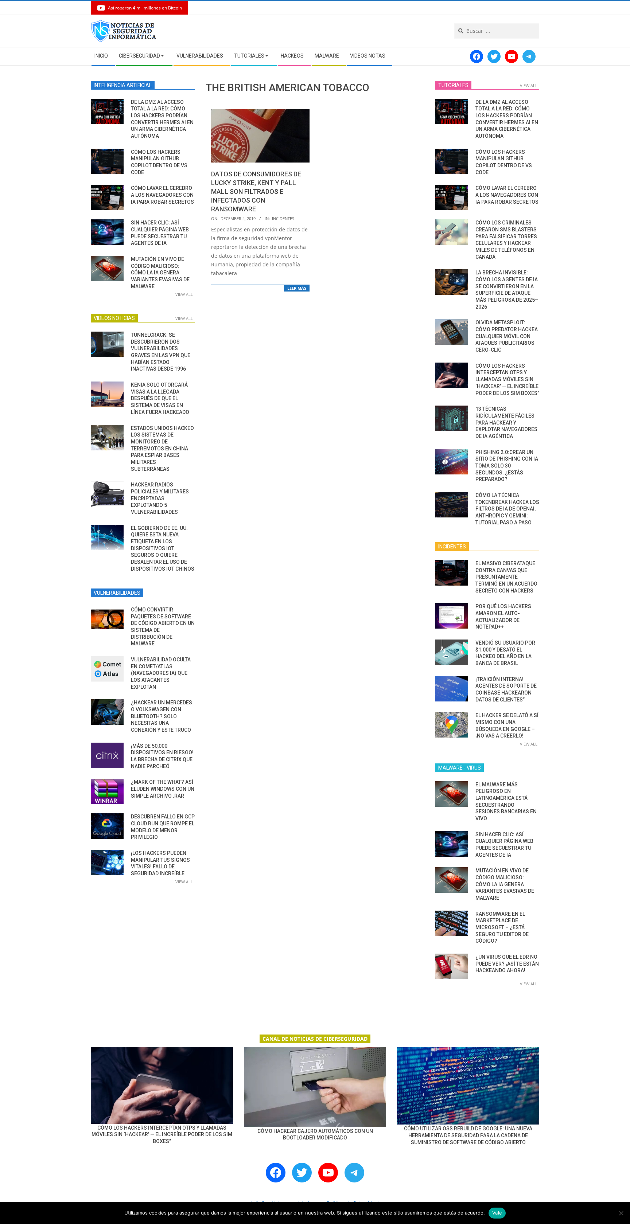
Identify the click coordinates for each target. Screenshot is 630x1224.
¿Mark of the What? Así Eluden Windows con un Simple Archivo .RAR (162, 788)
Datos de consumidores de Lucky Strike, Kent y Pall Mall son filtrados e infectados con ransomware (256, 191)
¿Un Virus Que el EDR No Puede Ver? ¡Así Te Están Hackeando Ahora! (507, 963)
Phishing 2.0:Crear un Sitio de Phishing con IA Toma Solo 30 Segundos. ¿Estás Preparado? (506, 465)
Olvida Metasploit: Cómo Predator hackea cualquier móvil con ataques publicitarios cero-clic (506, 336)
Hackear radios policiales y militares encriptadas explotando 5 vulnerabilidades (160, 498)
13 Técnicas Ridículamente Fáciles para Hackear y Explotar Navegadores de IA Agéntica (506, 422)
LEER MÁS (296, 288)
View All (184, 294)
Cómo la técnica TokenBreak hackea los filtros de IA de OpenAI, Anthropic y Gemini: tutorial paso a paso (507, 508)
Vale (497, 1213)
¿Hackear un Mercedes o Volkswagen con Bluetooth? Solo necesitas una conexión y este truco (161, 716)
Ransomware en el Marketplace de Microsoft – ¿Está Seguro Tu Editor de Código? (502, 927)
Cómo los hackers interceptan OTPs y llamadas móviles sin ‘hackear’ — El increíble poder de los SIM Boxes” (507, 379)
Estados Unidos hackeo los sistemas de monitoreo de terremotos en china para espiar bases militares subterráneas (162, 448)
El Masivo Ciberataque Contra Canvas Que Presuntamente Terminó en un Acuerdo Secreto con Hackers (506, 577)
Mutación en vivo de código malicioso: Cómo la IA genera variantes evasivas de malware (160, 272)
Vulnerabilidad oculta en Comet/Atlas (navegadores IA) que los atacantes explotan (161, 673)
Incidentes (283, 218)
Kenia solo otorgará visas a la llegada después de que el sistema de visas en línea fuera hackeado (160, 398)
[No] (621, 1213)
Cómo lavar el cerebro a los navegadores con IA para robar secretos (162, 194)
